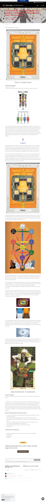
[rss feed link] (32, 469)
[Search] (41, 5)
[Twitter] (27, 469)
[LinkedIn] (29, 469)
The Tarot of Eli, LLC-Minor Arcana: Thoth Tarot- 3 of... (12, 467)
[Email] (31, 469)
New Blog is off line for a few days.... (31, 466)
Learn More (8, 498)
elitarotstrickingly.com (23, 451)
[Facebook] (25, 469)
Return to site (7, 469)
